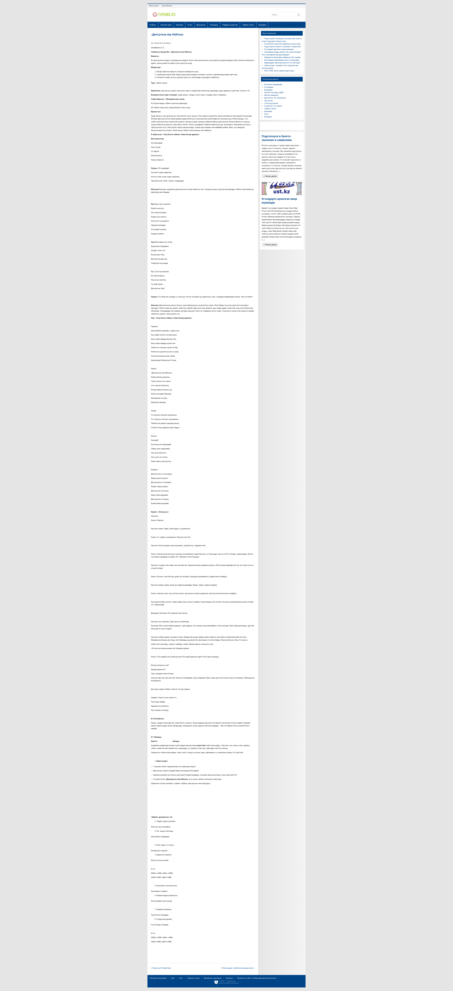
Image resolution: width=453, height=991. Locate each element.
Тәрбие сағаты (248, 25)
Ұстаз (190, 25)
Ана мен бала (166, 25)
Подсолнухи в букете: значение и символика (282, 47)
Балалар (179, 25)
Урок (173, 978)
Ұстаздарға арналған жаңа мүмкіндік (279, 49)
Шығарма (262, 25)
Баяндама (268, 90)
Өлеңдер (268, 117)
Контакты (229, 978)
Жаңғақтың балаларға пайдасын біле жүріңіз (282, 57)
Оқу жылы (268, 101)
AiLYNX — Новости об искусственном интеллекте (229, 982)
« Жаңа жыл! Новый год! (161, 968)
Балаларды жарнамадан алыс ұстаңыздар (281, 60)
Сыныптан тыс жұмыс (162, 43)
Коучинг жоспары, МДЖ (274, 92)
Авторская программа (158, 978)
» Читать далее (270, 176)
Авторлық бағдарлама (273, 84)
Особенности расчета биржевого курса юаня (282, 44)
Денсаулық (201, 25)
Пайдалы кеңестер (230, 25)
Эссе (266, 114)
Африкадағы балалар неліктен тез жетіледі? (282, 63)
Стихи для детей (271, 103)
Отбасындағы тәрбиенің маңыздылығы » (238, 968)
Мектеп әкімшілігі (271, 95)
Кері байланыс (167, 6)
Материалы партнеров (212, 978)
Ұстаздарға (268, 87)
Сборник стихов (193, 978)
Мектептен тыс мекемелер (275, 98)
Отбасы (153, 25)
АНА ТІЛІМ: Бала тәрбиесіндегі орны (279, 71)
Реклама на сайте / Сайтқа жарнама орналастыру (256, 978)
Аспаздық (214, 25)
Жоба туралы (154, 6)
